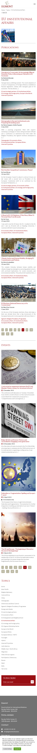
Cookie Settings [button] (7, 749)
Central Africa (5, 595)
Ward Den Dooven (8, 307)
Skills (2, 666)
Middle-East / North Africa (9, 649)
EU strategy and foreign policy (10, 93)
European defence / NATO (9, 635)
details (23, 69)
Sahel (3, 663)
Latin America (5, 646)
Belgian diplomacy (6, 592)
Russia (3, 660)
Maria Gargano (8, 125)
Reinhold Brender (8, 78)
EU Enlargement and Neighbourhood (12, 618)
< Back (4, 13)
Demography (5, 140)
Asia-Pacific (5, 589)
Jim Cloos (6, 219)
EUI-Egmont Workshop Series (10, 626)
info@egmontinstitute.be (11, 731)
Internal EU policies (7, 95)
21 (30, 567)
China (3, 598)
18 (15, 567)
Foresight (4, 637)
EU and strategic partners (9, 91)
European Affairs (21, 142)
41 (7, 334)
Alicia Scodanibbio (8, 262)
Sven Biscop (6, 172)
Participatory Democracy (9, 657)
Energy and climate (7, 609)
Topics (8, 10)
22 (3, 571)
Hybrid (3, 640)
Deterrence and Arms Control (10, 603)
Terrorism (4, 669)
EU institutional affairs (24, 91)
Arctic (3, 586)
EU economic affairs (16, 140)
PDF (4, 69)
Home (3, 10)
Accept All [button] (17, 749)
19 (20, 567)
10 (31, 330)
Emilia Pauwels (17, 125)
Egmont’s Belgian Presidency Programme (13, 319)
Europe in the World (26, 93)
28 (12, 571)
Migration (4, 652)
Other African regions (7, 654)
